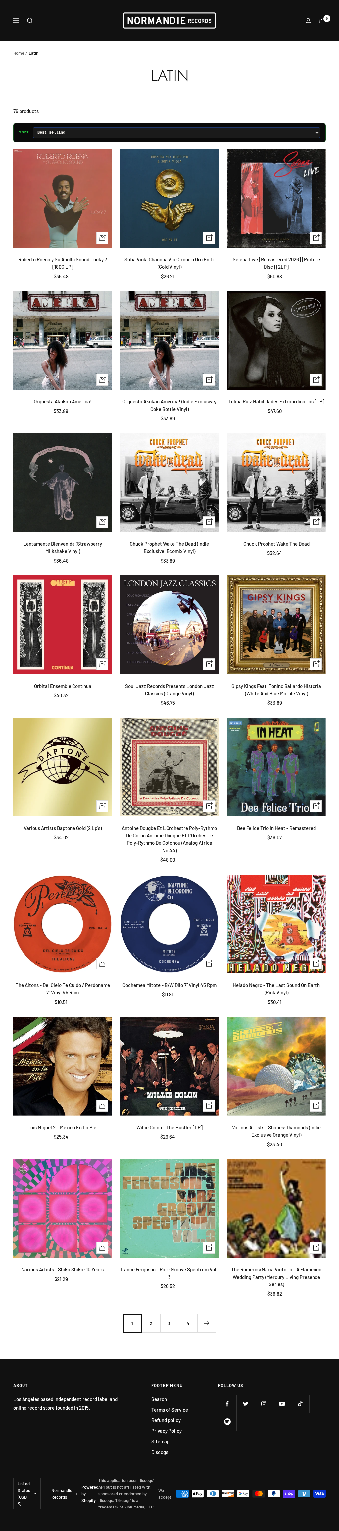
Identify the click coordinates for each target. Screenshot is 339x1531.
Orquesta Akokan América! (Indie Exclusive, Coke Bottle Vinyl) (169, 405)
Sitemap (160, 1441)
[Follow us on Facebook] (227, 1404)
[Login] (308, 20)
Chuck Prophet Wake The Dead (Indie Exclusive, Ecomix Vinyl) (169, 547)
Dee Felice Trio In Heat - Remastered (276, 828)
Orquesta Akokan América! (63, 401)
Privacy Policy (166, 1431)
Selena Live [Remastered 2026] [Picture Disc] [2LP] (276, 263)
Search (159, 1399)
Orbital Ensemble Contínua (62, 686)
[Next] (206, 1323)
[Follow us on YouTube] (282, 1404)
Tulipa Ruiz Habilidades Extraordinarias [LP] (276, 401)
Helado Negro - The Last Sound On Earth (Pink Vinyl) (276, 989)
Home (18, 53)
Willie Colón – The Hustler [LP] (169, 1127)
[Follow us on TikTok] (300, 1404)
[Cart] (322, 20)
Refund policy (166, 1420)
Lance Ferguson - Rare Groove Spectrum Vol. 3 (169, 1273)
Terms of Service (169, 1410)
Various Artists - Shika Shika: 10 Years (63, 1269)
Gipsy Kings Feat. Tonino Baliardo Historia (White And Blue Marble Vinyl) (276, 690)
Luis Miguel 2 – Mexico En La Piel (62, 1127)
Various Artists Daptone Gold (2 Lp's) (63, 828)
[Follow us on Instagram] (264, 1404)
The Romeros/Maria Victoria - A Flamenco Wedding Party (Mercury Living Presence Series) (276, 1276)
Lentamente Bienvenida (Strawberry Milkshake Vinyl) (62, 547)
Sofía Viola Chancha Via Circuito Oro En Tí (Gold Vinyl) (169, 263)
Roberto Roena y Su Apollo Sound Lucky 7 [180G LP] (62, 263)
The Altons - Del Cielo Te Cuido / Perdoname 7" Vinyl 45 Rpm (63, 989)
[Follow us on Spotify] (227, 1422)
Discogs (159, 1452)
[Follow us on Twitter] (245, 1404)
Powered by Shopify (89, 1493)
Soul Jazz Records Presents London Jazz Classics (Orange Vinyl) (169, 690)
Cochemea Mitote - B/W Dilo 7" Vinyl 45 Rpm (169, 985)
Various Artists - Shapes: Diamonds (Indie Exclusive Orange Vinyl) (276, 1131)
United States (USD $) (24, 1493)
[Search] (30, 20)
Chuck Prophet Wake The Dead (276, 544)
